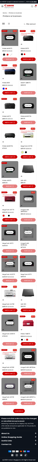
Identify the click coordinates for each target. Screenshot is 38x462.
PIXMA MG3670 (7, 48)
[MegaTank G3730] (28, 135)
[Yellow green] (22, 152)
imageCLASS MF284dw (25, 244)
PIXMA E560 (6, 83)
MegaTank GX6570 (8, 334)
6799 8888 (33, 1)
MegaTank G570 (26, 274)
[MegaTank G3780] (9, 356)
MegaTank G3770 (8, 210)
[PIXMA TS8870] (28, 323)
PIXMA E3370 (25, 48)
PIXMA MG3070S (26, 116)
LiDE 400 (23, 180)
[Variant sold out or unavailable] (22, 54)
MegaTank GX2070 (8, 274)
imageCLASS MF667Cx (28, 397)
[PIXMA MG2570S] (9, 135)
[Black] (4, 54)
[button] (3, 6)
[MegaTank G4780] (9, 293)
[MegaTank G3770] (9, 199)
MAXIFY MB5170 (26, 83)
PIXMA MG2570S (7, 146)
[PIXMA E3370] (28, 37)
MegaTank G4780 (8, 304)
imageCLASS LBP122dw (28, 367)
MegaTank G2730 (8, 397)
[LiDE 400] (28, 169)
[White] (11, 54)
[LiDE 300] (28, 293)
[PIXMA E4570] (9, 105)
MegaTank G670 (7, 243)
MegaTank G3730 (26, 146)
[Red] (7, 54)
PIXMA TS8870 (25, 334)
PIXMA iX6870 (6, 180)
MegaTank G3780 (8, 367)
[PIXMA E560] (9, 72)
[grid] (3, 24)
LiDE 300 (23, 304)
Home (5, 13)
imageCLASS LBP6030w (25, 210)
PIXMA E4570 (6, 116)
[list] (9, 24)
